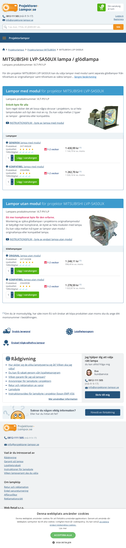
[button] (63, 542)
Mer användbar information (63, 398)
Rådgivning (10, 457)
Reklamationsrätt (13, 498)
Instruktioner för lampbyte (18, 469)
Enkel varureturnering (16, 490)
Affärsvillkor (10, 494)
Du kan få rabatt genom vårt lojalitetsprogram (34, 372)
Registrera (119, 19)
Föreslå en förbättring (103, 412)
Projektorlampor (16, 49)
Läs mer (63, 528)
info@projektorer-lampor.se (19, 20)
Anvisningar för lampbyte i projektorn (30, 381)
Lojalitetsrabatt (12, 465)
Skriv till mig (102, 394)
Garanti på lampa (13, 461)
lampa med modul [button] (25, 142)
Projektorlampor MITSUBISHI (41, 49)
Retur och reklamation (16, 486)
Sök (118, 26)
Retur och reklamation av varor (26, 385)
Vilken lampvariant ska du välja (21, 473)
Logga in (119, 15)
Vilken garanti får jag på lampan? (27, 376)
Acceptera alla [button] (63, 535)
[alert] (63, 528)
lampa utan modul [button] (25, 255)
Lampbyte (14, 389)
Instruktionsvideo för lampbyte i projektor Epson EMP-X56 (41, 393)
